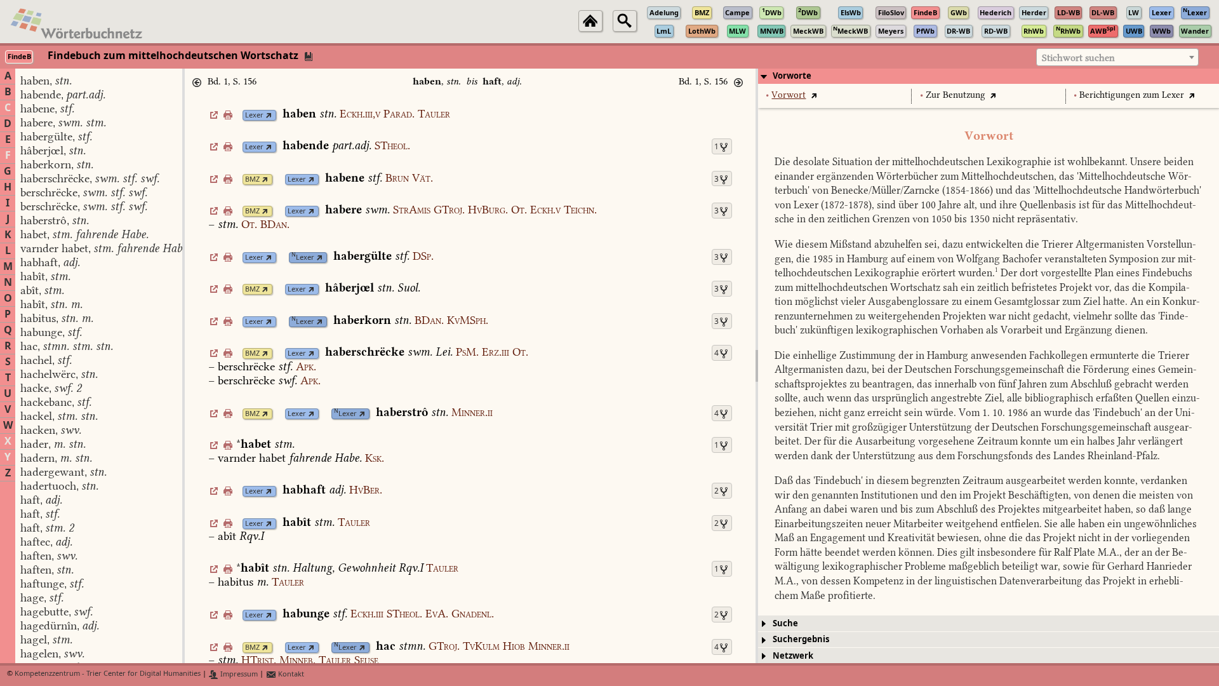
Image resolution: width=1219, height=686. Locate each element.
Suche (785, 623)
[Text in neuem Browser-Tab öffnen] (813, 95)
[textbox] (1117, 58)
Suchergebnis (801, 639)
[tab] (988, 76)
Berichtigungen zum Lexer (1131, 95)
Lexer (254, 115)
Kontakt (290, 674)
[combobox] (1117, 57)
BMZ (252, 179)
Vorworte (792, 76)
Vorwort (788, 95)
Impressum (238, 674)
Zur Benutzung (955, 95)
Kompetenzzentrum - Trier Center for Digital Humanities (108, 674)
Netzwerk (793, 656)
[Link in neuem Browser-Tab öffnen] (268, 115)
